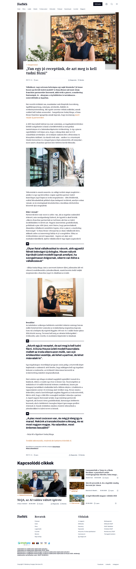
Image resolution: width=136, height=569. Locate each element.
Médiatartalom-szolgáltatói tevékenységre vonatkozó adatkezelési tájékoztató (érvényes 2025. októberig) (48, 553)
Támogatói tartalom (109, 534)
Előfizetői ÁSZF (108, 524)
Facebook (100, 564)
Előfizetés (98, 4)
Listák (29, 9)
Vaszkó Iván (89, 477)
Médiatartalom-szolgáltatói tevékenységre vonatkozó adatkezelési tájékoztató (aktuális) (43, 552)
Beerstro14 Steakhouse (92, 490)
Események (67, 9)
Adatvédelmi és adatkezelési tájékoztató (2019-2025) (33, 550)
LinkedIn (108, 564)
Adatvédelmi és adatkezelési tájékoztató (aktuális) (32, 549)
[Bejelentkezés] (106, 4)
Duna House (56, 446)
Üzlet (18, 9)
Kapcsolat (81, 529)
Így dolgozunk (82, 536)
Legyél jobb (38, 529)
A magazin (81, 521)
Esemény (81, 526)
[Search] (112, 4)
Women (37, 534)
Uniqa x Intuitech (22, 503)
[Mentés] (118, 478)
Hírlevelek (52, 9)
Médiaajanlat (108, 521)
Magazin (82, 9)
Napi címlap (38, 536)
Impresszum (81, 534)
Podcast (59, 9)
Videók (35, 9)
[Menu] (117, 4)
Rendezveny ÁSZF (109, 531)
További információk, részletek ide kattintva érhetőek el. (49, 441)
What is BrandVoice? (32, 448)
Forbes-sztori (43, 9)
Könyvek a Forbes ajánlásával (86, 531)
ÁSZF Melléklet (108, 526)
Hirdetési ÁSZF (108, 529)
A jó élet (75, 9)
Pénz (23, 9)
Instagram (116, 564)
